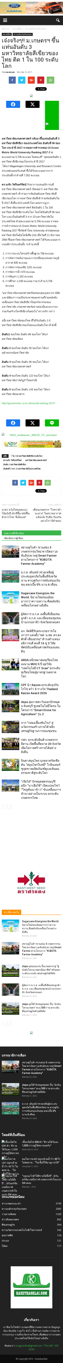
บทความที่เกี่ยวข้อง (14, 533)
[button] (58, 20)
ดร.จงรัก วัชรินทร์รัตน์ (12, 460)
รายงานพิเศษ (9, 1214)
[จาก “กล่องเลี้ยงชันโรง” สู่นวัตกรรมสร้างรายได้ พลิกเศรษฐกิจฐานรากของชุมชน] (10, 727)
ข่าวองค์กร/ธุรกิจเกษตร (23, 34)
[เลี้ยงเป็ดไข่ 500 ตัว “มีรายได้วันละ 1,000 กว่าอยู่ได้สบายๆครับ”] (10, 1149)
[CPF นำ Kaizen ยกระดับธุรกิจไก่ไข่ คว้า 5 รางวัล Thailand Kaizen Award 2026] (10, 689)
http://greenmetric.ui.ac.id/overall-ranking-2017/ (28, 403)
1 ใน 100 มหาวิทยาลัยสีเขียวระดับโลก (27, 456)
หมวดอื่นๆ (7, 34)
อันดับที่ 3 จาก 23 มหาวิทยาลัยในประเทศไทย (21, 468)
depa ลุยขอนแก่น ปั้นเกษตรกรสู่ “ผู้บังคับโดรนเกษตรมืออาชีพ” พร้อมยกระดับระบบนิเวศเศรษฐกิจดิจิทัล (41, 970)
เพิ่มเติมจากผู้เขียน (13, 538)
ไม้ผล (5, 1246)
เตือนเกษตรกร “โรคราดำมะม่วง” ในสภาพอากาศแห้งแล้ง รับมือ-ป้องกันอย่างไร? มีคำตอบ (47, 515)
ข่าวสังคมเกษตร (10, 1219)
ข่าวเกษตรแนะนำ (11, 1203)
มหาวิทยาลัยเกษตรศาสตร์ (36, 460)
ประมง (5, 1240)
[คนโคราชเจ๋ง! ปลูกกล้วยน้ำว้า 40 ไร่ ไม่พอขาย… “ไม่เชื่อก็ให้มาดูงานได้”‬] (10, 1168)
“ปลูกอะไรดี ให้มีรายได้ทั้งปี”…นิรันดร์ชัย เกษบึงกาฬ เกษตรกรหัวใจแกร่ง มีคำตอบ (41, 1179)
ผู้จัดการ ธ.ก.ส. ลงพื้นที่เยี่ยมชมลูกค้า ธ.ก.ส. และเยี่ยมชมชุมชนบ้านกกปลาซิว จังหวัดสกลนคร (41, 618)
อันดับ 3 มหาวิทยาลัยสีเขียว (14, 464)
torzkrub (10, 72)
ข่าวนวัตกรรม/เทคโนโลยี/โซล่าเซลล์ (22, 1230)
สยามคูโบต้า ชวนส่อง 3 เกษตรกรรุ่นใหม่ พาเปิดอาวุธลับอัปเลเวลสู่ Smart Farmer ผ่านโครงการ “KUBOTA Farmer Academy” (39, 555)
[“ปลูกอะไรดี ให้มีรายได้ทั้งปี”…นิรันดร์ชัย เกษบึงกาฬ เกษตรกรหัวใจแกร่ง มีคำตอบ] (10, 1185)
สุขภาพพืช (7, 1235)
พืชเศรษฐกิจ (8, 1224)
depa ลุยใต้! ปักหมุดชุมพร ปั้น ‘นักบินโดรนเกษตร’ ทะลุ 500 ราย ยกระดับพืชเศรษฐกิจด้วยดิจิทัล (41, 1008)
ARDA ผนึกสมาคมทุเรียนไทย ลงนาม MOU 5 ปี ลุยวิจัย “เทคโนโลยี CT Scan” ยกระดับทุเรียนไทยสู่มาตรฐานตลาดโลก (40, 668)
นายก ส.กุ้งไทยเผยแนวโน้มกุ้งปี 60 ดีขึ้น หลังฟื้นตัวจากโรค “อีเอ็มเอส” (16, 513)
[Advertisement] (31, 837)
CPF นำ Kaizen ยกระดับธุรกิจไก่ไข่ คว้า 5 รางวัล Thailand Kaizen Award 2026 (40, 689)
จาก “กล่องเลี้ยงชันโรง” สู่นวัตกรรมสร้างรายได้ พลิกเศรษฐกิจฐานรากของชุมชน (39, 727)
